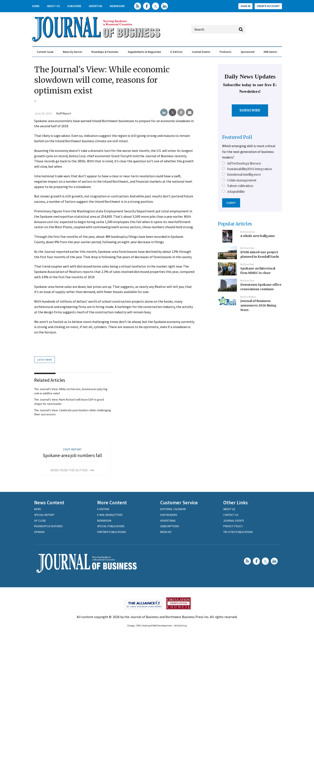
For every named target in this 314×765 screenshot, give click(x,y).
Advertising (168, 520)
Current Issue (45, 52)
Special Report (44, 515)
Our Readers (168, 515)
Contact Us (230, 515)
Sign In (245, 6)
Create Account (268, 6)
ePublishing (180, 625)
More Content (112, 502)
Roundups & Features (104, 52)
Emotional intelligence (244, 174)
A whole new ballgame (257, 236)
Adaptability (236, 192)
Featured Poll (237, 137)
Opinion (39, 532)
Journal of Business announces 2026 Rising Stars (258, 305)
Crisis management (241, 180)
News (37, 509)
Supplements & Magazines (144, 52)
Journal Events (201, 52)
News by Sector (72, 52)
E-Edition (176, 52)
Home (36, 6)
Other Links (235, 502)
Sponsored (247, 52)
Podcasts (225, 52)
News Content (49, 502)
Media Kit (166, 532)
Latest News (44, 359)
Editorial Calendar (173, 509)
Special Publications (110, 526)
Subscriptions (169, 526)
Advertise (95, 6)
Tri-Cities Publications (238, 532)
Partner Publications (111, 532)
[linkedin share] (164, 112)
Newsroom (117, 6)
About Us (53, 6)
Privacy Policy (233, 526)
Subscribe (74, 6)
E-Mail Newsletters (109, 515)
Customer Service (179, 502)
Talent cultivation (240, 186)
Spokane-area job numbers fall (72, 455)
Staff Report (63, 113)
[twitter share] (172, 112)
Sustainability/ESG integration (249, 169)
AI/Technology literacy (244, 163)
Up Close (40, 520)
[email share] (189, 112)
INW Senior (270, 52)
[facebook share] (181, 112)
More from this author (69, 470)
